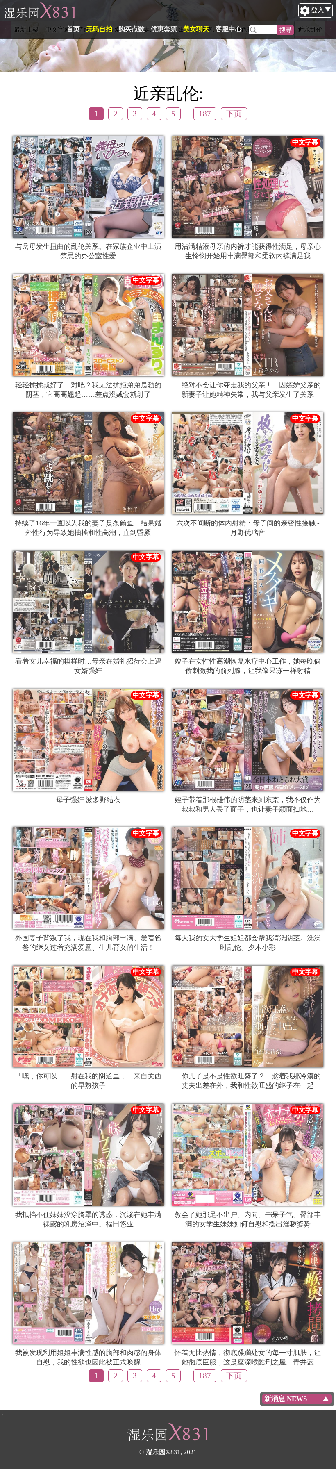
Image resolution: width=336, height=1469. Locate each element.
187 (205, 113)
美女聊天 (196, 28)
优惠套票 (164, 28)
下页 (234, 113)
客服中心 (229, 28)
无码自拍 (99, 28)
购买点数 (131, 28)
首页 (73, 28)
